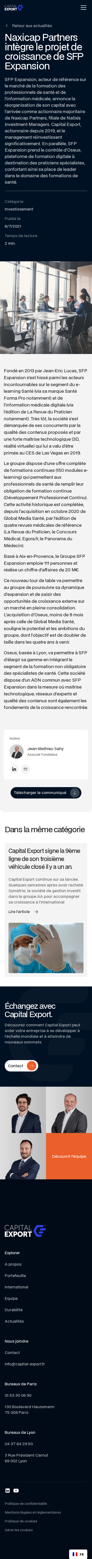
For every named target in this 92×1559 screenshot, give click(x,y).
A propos (13, 1264)
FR (82, 1554)
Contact (12, 1352)
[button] (82, 7)
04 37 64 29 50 (19, 1443)
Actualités (14, 1321)
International (16, 1287)
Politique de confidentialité (26, 1503)
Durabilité (14, 1309)
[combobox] (78, 1554)
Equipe (11, 1298)
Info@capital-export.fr (25, 1364)
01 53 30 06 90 (18, 1395)
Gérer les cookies (19, 1530)
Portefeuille (15, 1275)
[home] (14, 7)
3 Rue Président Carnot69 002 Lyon (26, 1457)
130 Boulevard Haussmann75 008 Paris (29, 1409)
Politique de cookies (21, 1521)
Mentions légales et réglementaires (33, 1512)
